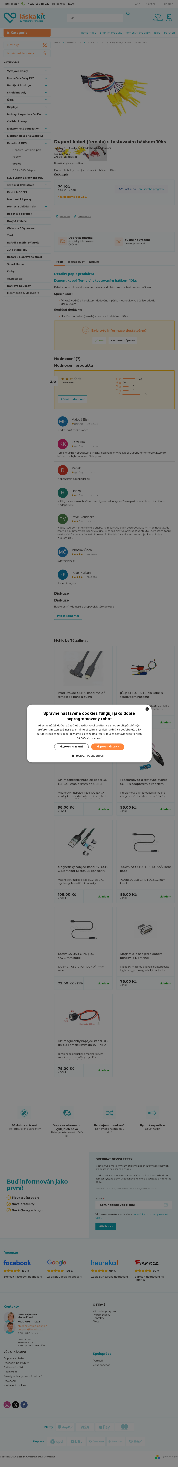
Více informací (94, 738)
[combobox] (147, 709)
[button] (89, 756)
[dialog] (89, 733)
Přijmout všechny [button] (108, 746)
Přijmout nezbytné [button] (71, 746)
